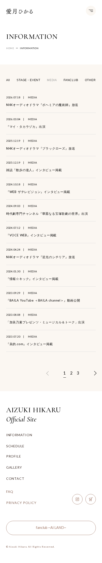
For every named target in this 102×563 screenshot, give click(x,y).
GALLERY (14, 467)
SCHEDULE (15, 446)
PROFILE (13, 456)
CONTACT (15, 478)
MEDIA (52, 80)
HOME (10, 48)
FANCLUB (71, 80)
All (8, 80)
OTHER (90, 80)
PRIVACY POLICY (21, 503)
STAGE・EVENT (28, 80)
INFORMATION (19, 435)
